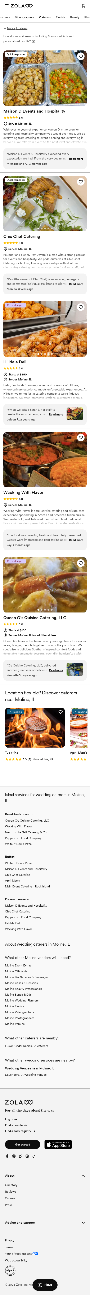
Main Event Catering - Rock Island (27, 886)
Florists (60, 17)
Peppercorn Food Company (23, 838)
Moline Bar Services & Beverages (26, 977)
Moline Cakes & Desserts (21, 983)
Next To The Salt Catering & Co (25, 832)
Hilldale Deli (12, 923)
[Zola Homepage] (22, 6)
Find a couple (14, 1125)
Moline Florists (14, 1006)
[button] (81, 56)
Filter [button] (48, 1285)
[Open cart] (84, 5)
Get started (22, 1144)
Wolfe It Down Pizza (18, 844)
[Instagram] (27, 1157)
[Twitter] (20, 1157)
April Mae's (12, 880)
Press (8, 1205)
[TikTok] (34, 1157)
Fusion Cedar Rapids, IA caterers (26, 1046)
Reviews (10, 1191)
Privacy (9, 1240)
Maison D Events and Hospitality (26, 869)
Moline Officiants (16, 971)
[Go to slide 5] (51, 228)
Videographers (24, 17)
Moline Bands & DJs (18, 994)
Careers (10, 1198)
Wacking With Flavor (18, 826)
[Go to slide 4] (50, 103)
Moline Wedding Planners (22, 1000)
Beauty (74, 17)
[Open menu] (6, 5)
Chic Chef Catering (17, 874)
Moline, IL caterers (17, 28)
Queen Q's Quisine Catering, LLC (27, 820)
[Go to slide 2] (43, 103)
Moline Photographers (19, 1018)
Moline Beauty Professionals (23, 988)
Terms (9, 1247)
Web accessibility (16, 1260)
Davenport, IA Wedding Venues (25, 1074)
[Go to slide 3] (46, 103)
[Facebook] (7, 1157)
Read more (76, 158)
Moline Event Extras (18, 965)
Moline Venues (14, 1023)
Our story (11, 1185)
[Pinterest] (14, 1157)
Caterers (45, 17)
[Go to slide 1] (40, 103)
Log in (9, 1119)
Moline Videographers (19, 1012)
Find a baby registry (18, 1131)
